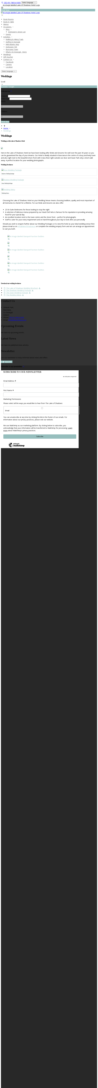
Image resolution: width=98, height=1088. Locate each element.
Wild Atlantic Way (12, 44)
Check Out (5, 99)
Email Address (9, 381)
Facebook (9, 62)
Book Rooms (8, 19)
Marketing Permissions (12, 399)
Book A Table (8, 22)
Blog (8, 29)
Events (8, 34)
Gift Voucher (8, 57)
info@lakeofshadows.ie (27, 226)
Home (6, 128)
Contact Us (7, 59)
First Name (8, 390)
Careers (9, 64)
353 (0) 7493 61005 (12, 2)
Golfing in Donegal (13, 42)
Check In (4, 96)
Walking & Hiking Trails (14, 39)
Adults (3, 101)
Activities (7, 37)
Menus (6, 24)
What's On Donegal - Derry (16, 52)
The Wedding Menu (13, 295)
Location (9, 67)
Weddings (7, 54)
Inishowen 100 (11, 47)
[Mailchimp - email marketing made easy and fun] (16, 447)
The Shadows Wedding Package (18, 290)
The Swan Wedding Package (17, 293)
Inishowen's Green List (17, 32)
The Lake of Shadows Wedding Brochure (22, 288)
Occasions (7, 27)
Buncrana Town (12, 49)
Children (4, 111)
